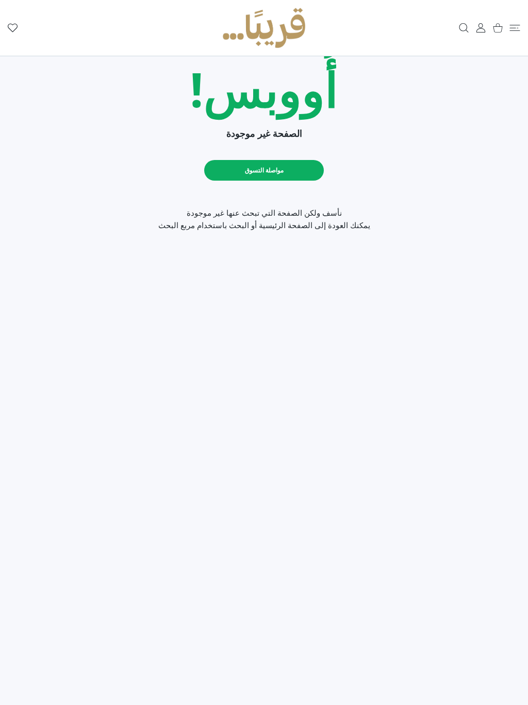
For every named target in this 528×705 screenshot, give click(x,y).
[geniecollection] (264, 28)
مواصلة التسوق (264, 170)
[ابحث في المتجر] (463, 28)
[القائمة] (514, 28)
